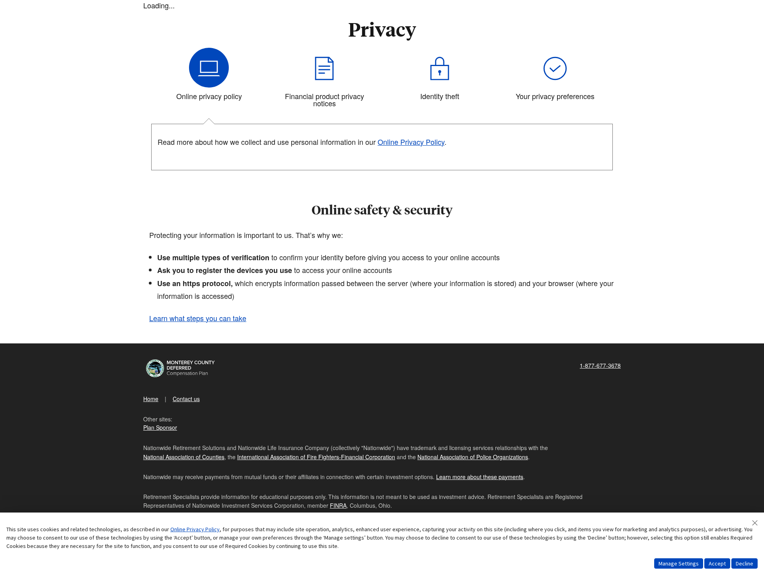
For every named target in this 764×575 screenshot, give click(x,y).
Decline (744, 563)
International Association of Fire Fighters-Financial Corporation (316, 457)
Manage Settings (679, 563)
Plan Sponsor (160, 427)
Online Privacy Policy (195, 529)
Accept (717, 563)
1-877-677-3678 (600, 365)
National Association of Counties (183, 457)
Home (150, 399)
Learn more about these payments (479, 477)
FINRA (338, 505)
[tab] (209, 81)
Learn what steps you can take (197, 318)
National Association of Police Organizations (472, 457)
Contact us (186, 399)
